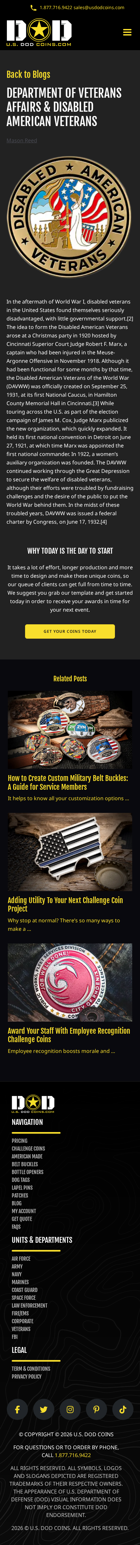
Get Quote (22, 1219)
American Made (27, 1156)
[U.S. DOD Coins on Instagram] (70, 1409)
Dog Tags (21, 1180)
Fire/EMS (20, 1313)
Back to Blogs (28, 74)
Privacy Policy (26, 1376)
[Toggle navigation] (127, 32)
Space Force (23, 1298)
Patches (20, 1195)
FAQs (16, 1227)
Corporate (22, 1321)
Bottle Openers (27, 1172)
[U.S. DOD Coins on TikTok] (122, 1409)
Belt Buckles (25, 1164)
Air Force (21, 1258)
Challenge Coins (28, 1148)
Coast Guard (24, 1290)
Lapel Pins (22, 1187)
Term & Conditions (31, 1369)
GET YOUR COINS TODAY (70, 631)
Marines (20, 1282)
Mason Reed (22, 140)
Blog (16, 1203)
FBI (15, 1337)
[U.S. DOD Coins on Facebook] (17, 1409)
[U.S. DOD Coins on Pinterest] (96, 1409)
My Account (24, 1211)
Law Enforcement (30, 1305)
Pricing (19, 1141)
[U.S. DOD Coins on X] (44, 1409)
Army (17, 1266)
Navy (16, 1274)
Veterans (21, 1329)
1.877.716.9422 (56, 7)
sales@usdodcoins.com (99, 7)
